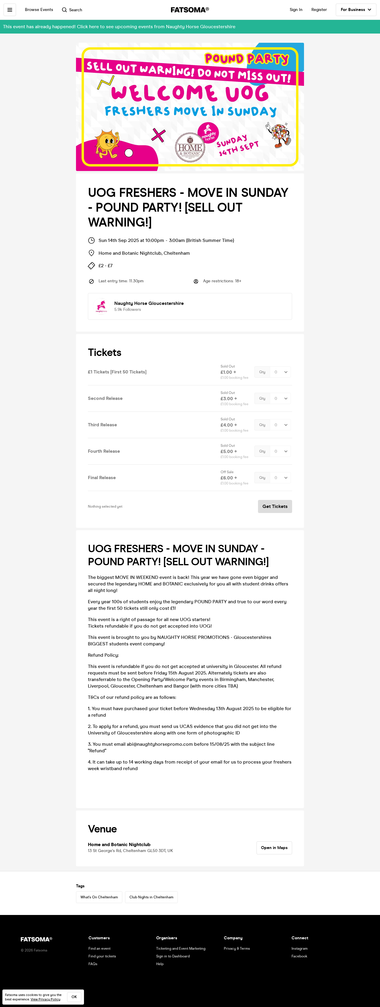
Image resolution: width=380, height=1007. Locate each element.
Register (319, 9)
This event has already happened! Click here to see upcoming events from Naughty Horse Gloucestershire (119, 26)
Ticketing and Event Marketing (180, 948)
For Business (353, 9)
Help (160, 964)
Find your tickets (102, 956)
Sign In (296, 9)
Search (75, 9)
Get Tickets (275, 506)
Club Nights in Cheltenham (151, 897)
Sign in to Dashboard (173, 956)
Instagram (300, 948)
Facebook (299, 956)
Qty (262, 372)
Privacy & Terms (237, 948)
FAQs (92, 964)
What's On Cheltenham (99, 897)
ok (74, 997)
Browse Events (39, 9)
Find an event (99, 948)
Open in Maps (274, 847)
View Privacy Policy (45, 999)
